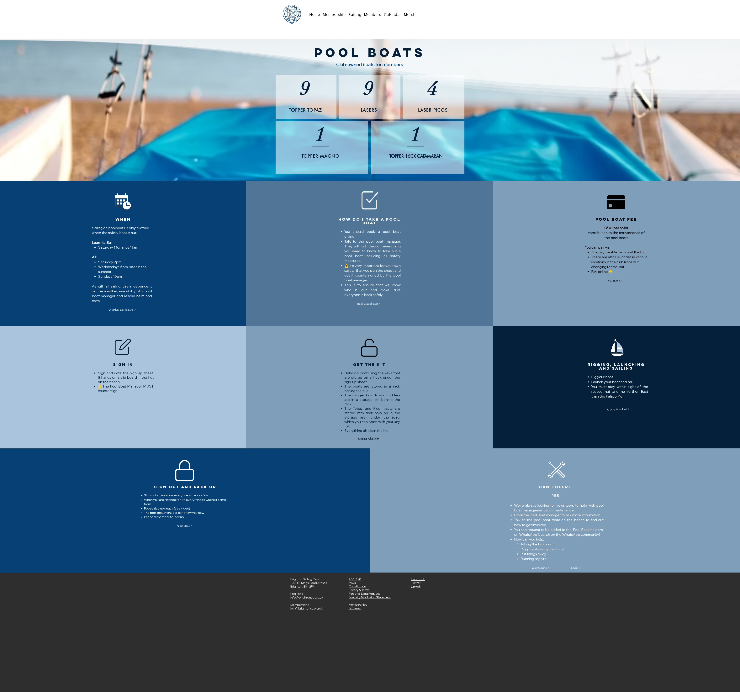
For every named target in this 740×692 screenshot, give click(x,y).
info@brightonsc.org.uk (306, 597)
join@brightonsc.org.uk (306, 608)
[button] (184, 525)
